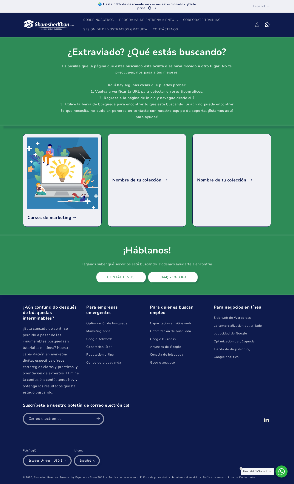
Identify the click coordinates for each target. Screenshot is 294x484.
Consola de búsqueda (166, 355)
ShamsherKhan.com (46, 477)
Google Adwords (99, 339)
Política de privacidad (153, 477)
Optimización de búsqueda (106, 323)
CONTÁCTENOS (121, 277)
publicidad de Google (230, 333)
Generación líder (98, 347)
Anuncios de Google (165, 347)
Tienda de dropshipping (232, 349)
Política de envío (213, 477)
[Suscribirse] (98, 418)
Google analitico (162, 362)
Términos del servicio (185, 477)
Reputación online (100, 355)
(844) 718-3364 (173, 277)
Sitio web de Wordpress (232, 318)
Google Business (163, 339)
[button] (148, 20)
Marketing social (98, 331)
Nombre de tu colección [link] (137, 180)
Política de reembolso (122, 477)
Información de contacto (243, 477)
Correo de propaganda (103, 362)
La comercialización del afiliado (238, 325)
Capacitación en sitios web (170, 323)
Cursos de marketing (49, 217)
